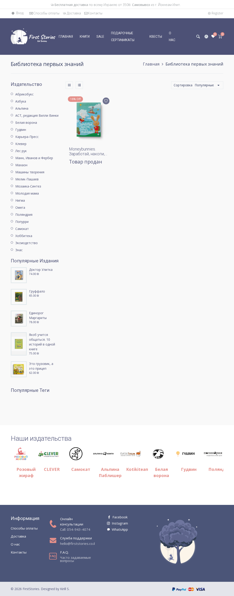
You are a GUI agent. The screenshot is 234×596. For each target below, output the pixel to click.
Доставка (74, 13)
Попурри (22, 221)
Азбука (20, 101)
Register (217, 13)
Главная (151, 64)
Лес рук (21, 151)
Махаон (21, 165)
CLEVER (52, 469)
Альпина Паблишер (110, 472)
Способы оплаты (46, 13)
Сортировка (183, 85)
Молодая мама (27, 193)
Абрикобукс (24, 94)
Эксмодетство (26, 243)
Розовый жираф (26, 472)
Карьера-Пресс (27, 136)
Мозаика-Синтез (28, 186)
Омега (20, 207)
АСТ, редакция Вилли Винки (36, 115)
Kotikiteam (137, 469)
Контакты (95, 13)
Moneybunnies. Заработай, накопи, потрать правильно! (88, 154)
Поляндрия (23, 214)
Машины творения (29, 172)
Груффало (37, 291)
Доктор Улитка (41, 269)
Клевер (21, 144)
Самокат (22, 229)
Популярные (204, 85)
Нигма (20, 200)
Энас (19, 250)
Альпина (21, 108)
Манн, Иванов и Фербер (34, 158)
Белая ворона (26, 122)
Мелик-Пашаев (27, 179)
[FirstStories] (33, 36)
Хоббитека (23, 236)
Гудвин (20, 129)
